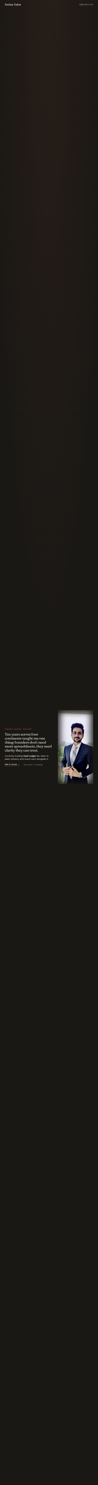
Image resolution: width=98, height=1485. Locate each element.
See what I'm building (33, 765)
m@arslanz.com (86, 4)
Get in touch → (12, 764)
